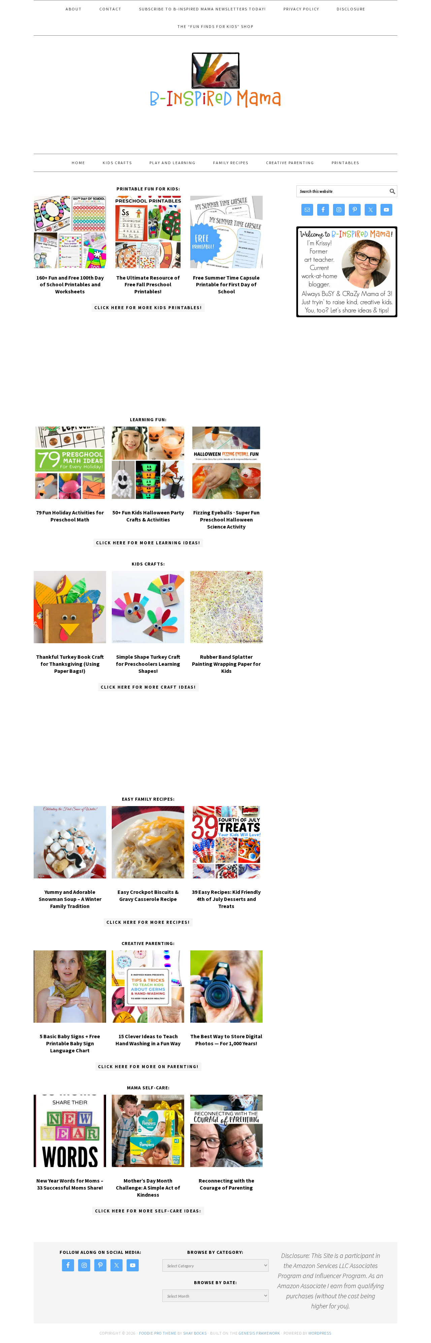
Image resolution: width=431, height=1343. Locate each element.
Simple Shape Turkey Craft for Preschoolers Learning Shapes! (148, 663)
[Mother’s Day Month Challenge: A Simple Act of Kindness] (148, 1132)
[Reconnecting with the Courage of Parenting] (226, 1132)
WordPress (319, 1333)
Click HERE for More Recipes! (148, 922)
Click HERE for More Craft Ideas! (148, 687)
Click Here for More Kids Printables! (148, 308)
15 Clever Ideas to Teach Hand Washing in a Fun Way (147, 1040)
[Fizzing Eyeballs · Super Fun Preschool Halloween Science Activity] (226, 464)
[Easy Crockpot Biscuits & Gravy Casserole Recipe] (148, 843)
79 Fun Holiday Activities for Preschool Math (70, 516)
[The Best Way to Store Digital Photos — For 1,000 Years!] (226, 987)
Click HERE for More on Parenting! (148, 1066)
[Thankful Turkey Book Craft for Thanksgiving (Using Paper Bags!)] (70, 608)
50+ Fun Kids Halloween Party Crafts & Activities (148, 516)
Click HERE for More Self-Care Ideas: (148, 1211)
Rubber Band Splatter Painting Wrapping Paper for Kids (226, 663)
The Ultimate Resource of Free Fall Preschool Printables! (148, 284)
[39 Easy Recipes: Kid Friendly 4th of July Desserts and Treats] (226, 843)
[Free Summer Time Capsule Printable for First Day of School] (226, 265)
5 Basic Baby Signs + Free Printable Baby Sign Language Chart (70, 1043)
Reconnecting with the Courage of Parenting (226, 1184)
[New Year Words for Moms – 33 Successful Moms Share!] (70, 1132)
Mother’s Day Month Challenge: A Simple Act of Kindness (148, 1187)
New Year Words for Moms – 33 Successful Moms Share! (69, 1184)
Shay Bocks (195, 1333)
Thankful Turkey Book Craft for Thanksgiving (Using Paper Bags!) (70, 663)
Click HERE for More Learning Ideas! (148, 543)
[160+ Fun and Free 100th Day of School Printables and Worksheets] (70, 265)
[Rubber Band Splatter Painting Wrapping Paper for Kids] (226, 608)
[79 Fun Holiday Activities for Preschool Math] (70, 464)
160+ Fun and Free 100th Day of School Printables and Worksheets (70, 284)
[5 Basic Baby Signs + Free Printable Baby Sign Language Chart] (70, 987)
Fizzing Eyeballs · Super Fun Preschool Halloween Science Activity (226, 519)
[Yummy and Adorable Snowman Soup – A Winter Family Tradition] (70, 843)
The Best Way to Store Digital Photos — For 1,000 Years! (226, 1040)
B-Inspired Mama (215, 76)
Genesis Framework (259, 1333)
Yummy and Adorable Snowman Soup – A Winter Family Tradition (70, 898)
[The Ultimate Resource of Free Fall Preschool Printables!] (148, 265)
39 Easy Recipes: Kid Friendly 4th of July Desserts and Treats (226, 898)
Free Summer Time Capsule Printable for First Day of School (226, 284)
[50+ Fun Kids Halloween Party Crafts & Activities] (148, 464)
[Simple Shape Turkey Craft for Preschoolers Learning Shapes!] (148, 608)
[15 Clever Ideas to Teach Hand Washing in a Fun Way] (148, 987)
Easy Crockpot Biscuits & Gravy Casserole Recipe (148, 895)
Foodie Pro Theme (157, 1333)
